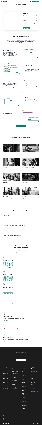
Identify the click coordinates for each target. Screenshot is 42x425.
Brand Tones (23, 394)
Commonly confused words (14, 389)
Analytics (23, 393)
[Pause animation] (22, 91)
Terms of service (33, 382)
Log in (30, 1)
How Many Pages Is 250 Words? (8, 262)
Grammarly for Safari (5, 378)
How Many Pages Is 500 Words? (8, 265)
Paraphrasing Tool (24, 378)
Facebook (4, 415)
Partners (32, 378)
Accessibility (32, 388)
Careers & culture (33, 374)
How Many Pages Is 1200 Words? (8, 278)
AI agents (23, 371)
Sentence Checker (24, 404)
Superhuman (33, 368)
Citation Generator (24, 375)
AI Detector (4, 341)
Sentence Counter (24, 389)
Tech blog (13, 384)
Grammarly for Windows (6, 372)
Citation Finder (23, 397)
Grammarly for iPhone (5, 387)
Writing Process (14, 381)
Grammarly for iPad (5, 388)
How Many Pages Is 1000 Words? (8, 277)
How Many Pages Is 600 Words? (8, 266)
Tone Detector (23, 383)
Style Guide (23, 390)
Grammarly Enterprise (15, 373)
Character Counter (24, 386)
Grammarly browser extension (5, 375)
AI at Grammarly (14, 377)
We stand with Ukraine (34, 371)
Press (32, 375)
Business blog (14, 387)
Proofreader (23, 408)
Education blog (14, 385)
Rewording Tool (5, 320)
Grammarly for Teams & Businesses (15, 372)
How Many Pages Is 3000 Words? (8, 290)
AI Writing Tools (24, 382)
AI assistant (13, 376)
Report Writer (5, 330)
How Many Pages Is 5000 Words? (8, 293)
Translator (23, 379)
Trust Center (32, 379)
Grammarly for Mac (5, 373)
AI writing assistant (14, 380)
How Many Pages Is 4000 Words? (8, 292)
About (32, 370)
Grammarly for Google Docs (5, 384)
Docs (3, 368)
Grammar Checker (24, 368)
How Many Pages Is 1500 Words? (8, 279)
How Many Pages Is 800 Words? (8, 276)
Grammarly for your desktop (5, 370)
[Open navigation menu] (40, 1)
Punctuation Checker (24, 405)
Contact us (4, 414)
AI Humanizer (23, 374)
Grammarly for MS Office (6, 382)
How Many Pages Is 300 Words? (8, 263)
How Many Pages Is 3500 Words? (8, 291)
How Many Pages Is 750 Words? (8, 267)
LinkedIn (4, 419)
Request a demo (26, 1)
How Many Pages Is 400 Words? (8, 264)
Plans (12, 368)
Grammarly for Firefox (5, 379)
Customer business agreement (33, 384)
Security (32, 387)
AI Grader (23, 398)
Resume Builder (24, 401)
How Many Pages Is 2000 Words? (8, 280)
